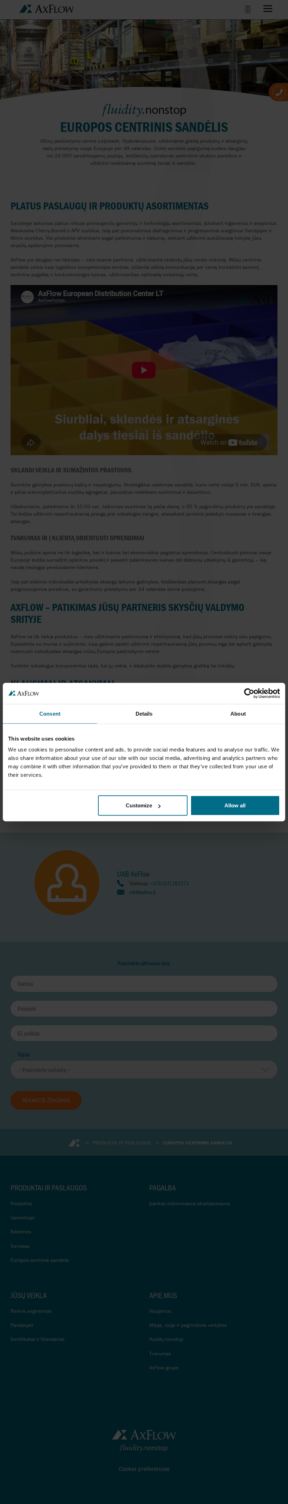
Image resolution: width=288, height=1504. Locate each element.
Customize (139, 805)
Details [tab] (144, 713)
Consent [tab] (49, 713)
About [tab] (238, 713)
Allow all (235, 805)
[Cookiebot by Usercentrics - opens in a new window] (249, 693)
